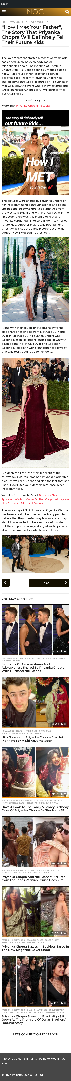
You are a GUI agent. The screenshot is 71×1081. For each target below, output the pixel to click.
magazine (20, 942)
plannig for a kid (11, 733)
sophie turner (41, 873)
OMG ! (19, 801)
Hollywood (12, 22)
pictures (6, 873)
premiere (39, 1012)
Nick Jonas (59, 658)
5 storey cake (30, 801)
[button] (4, 11)
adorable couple (41, 658)
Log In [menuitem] (4, 3)
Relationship (36, 22)
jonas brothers (10, 1012)
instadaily (7, 942)
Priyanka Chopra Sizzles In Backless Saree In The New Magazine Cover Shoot (35, 948)
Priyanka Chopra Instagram (34, 105)
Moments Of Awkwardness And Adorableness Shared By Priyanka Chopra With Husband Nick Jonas (33, 668)
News (19, 731)
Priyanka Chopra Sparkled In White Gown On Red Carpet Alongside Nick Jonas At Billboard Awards (35, 499)
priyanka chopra (11, 661)
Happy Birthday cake (13, 803)
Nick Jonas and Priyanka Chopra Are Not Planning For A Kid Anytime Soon (32, 739)
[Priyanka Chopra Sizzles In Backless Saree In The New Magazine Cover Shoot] (35, 911)
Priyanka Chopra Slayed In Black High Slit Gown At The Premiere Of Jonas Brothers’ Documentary (34, 1020)
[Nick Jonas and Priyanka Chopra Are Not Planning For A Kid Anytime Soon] (35, 702)
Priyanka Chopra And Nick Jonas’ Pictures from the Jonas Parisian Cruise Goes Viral (33, 878)
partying (55, 870)
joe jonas (30, 870)
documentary (56, 1010)
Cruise (19, 870)
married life (30, 731)
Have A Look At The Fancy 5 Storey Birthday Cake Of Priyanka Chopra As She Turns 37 (35, 808)
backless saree (35, 940)
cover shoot (52, 940)
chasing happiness (37, 1010)
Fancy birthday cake (51, 801)
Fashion (6, 940)
